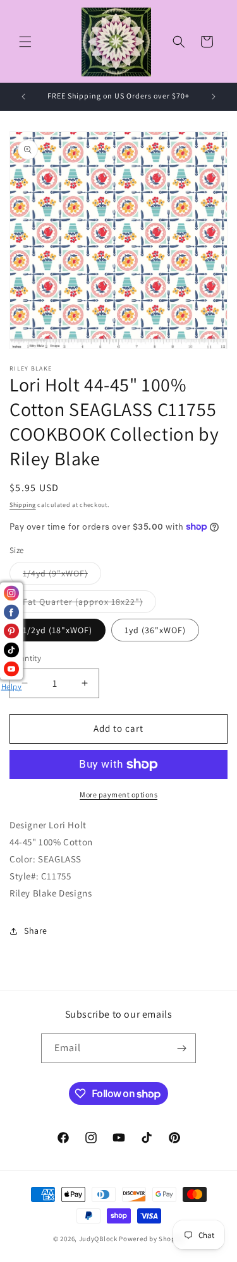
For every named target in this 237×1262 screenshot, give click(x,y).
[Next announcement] (214, 96)
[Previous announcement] (23, 96)
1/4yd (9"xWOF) (62, 576)
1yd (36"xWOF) (155, 630)
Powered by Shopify (151, 1238)
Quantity (25, 658)
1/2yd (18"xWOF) (57, 630)
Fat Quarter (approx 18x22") (89, 604)
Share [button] (35, 930)
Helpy (11, 686)
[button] (25, 42)
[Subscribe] (181, 1048)
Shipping (22, 505)
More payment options (118, 794)
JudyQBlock (98, 1238)
